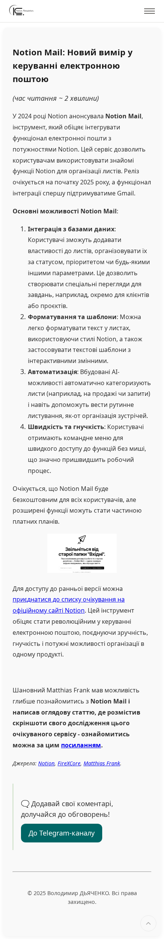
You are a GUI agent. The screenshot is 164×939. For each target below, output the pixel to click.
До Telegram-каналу (62, 832)
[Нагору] (148, 923)
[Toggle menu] (149, 11)
